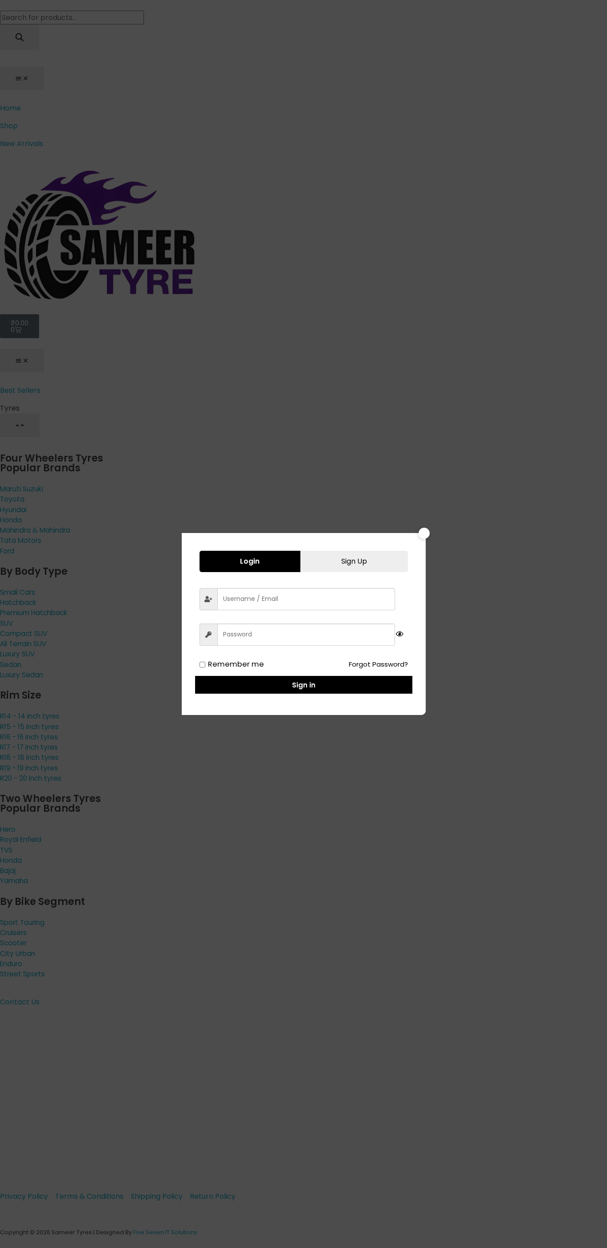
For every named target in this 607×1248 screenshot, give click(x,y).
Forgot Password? (378, 664)
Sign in (303, 685)
